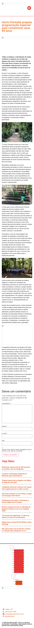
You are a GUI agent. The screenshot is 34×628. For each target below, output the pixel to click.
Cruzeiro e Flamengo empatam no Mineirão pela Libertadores (14, 475)
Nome (4, 426)
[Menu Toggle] (12, 547)
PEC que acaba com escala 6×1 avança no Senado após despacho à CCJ (16, 530)
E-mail (4, 433)
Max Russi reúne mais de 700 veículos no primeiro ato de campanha (16, 468)
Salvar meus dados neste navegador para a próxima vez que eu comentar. (17, 450)
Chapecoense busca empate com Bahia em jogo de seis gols (16, 481)
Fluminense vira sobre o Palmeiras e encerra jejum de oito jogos (15, 501)
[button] (29, 8)
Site (3, 440)
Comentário (6, 403)
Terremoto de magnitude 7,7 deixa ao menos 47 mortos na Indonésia (15, 516)
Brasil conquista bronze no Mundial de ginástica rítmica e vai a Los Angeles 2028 (16, 509)
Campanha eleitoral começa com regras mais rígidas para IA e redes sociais (17, 488)
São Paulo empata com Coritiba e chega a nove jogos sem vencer (17, 495)
